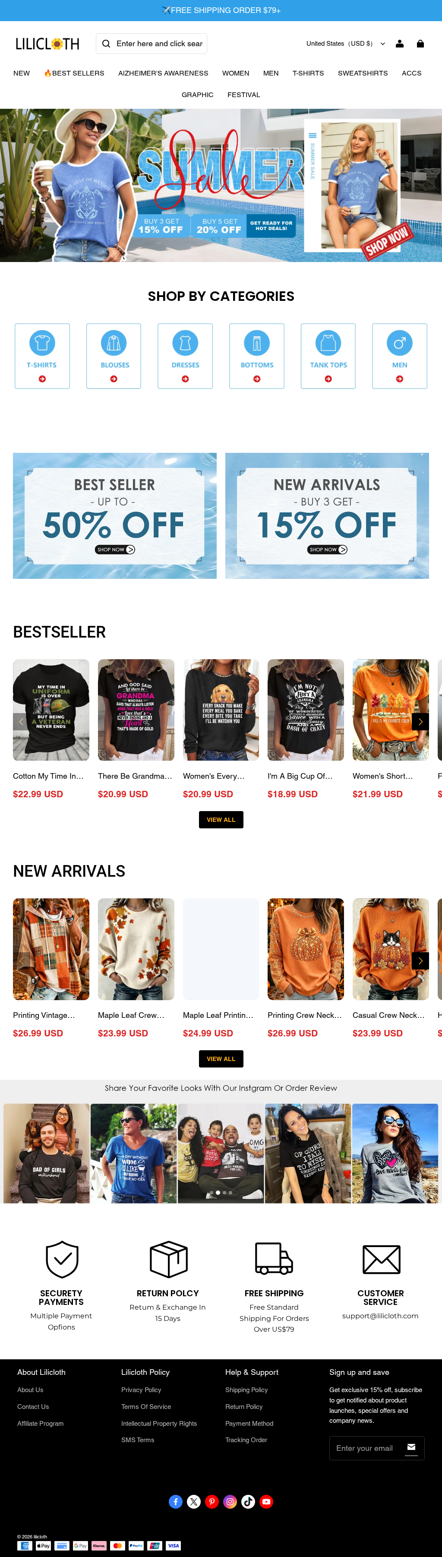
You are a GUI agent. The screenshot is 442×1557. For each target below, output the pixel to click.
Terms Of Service (146, 1406)
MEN (271, 73)
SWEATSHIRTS (363, 73)
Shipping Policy (246, 1389)
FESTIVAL (243, 95)
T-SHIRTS (308, 73)
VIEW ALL (221, 819)
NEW (21, 73)
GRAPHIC (198, 95)
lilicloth (40, 1537)
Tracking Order (246, 1439)
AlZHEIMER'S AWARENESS (163, 73)
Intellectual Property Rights (159, 1423)
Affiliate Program (40, 1423)
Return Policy (244, 1406)
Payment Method (249, 1423)
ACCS (412, 73)
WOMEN (235, 73)
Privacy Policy (141, 1389)
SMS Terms (138, 1439)
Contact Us (33, 1406)
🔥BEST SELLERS (74, 73)
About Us (30, 1389)
